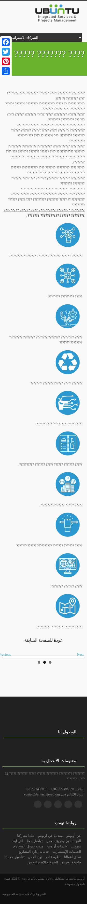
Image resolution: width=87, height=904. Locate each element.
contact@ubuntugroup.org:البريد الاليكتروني (54, 794)
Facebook (68, 804)
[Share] (6, 71)
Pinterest (48, 804)
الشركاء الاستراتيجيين (43, 862)
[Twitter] (6, 52)
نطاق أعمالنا (72, 857)
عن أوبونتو (73, 836)
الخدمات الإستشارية (67, 851)
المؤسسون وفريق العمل (63, 841)
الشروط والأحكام (35, 894)
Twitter (78, 804)
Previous (7, 654)
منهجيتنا (76, 846)
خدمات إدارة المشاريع (34, 851)
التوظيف (17, 841)
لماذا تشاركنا (26, 836)
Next (80, 654)
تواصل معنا (35, 841)
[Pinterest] (6, 61)
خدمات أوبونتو (57, 846)
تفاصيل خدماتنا (14, 857)
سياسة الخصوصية (13, 894)
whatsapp (38, 804)
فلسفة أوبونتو (71, 862)
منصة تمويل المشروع (28, 846)
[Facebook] (6, 42)
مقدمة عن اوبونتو (50, 836)
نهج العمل (35, 857)
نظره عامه (52, 857)
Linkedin (58, 804)
